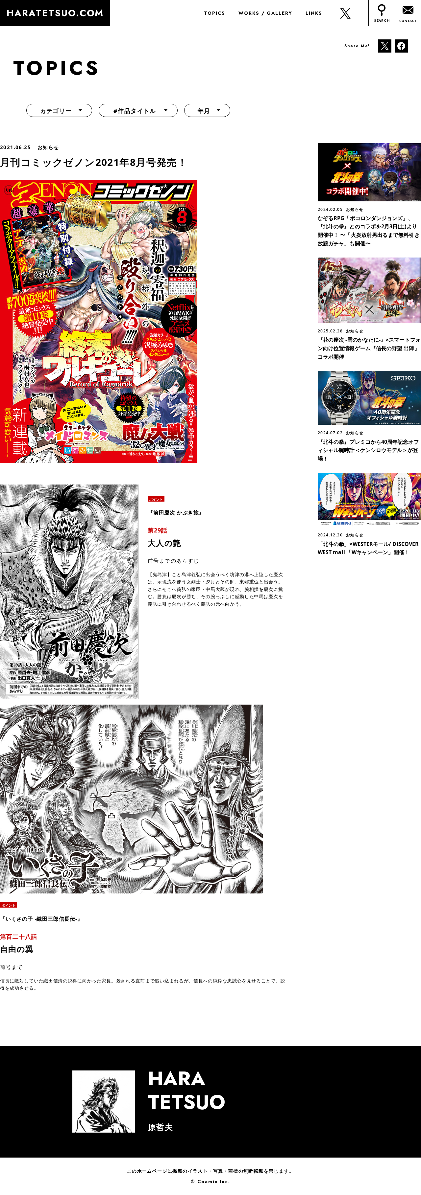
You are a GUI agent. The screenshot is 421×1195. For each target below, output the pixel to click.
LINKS (314, 13)
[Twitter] (384, 45)
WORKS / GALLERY (265, 13)
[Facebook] (401, 45)
